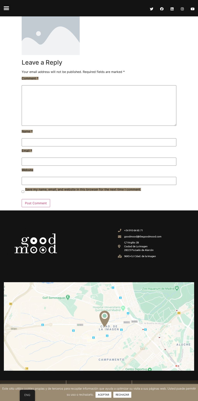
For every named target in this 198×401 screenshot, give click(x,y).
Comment (30, 78)
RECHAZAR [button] (122, 394)
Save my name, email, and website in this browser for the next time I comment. (83, 189)
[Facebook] (161, 8)
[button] (6, 8)
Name (27, 131)
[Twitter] (151, 8)
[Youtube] (192, 8)
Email (27, 150)
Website (27, 169)
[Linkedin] (172, 8)
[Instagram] (182, 8)
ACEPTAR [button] (103, 394)
